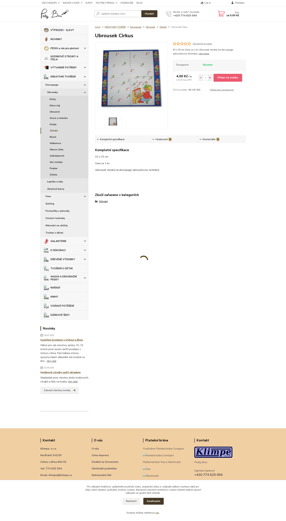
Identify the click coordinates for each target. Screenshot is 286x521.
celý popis (204, 53)
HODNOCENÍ (126, 2)
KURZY (89, 2)
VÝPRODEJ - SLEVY (62, 30)
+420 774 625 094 (185, 15)
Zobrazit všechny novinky (57, 390)
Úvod (97, 27)
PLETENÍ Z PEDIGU (105, 2)
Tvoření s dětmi (54, 232)
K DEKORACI (58, 250)
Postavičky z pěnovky (58, 211)
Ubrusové (55, 111)
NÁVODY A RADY (71, 2)
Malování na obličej (57, 225)
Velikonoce (55, 143)
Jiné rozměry (56, 162)
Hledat (149, 14)
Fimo (48, 196)
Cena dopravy (100, 455)
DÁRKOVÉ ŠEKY (60, 315)
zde (157, 512)
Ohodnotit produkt (202, 43)
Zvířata (53, 174)
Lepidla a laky (55, 181)
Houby (53, 124)
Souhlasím (153, 501)
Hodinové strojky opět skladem (60, 372)
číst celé (51, 361)
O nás (95, 448)
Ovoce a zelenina (59, 118)
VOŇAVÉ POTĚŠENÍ (62, 306)
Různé (53, 137)
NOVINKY (56, 39)
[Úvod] (66, 13)
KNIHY (54, 296)
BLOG (140, 2)
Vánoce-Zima (56, 149)
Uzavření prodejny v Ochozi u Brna (61, 340)
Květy (53, 99)
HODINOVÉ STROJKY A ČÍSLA (64, 58)
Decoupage (52, 84)
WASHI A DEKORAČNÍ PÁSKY (63, 278)
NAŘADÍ (55, 287)
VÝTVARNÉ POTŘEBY (63, 67)
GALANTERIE (58, 241)
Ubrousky (52, 92)
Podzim (53, 168)
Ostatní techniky (55, 218)
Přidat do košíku (227, 77)
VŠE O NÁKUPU (49, 2)
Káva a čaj (55, 105)
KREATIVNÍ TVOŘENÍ (63, 76)
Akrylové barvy (55, 188)
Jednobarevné (57, 155)
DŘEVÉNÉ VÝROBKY (62, 259)
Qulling (50, 203)
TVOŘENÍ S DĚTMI (61, 268)
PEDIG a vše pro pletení (64, 48)
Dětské (54, 130)
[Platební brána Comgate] (158, 455)
